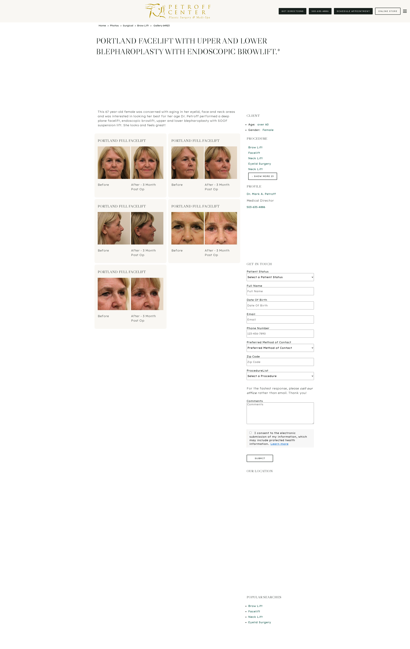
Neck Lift (255, 158)
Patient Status (258, 271)
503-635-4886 (320, 11)
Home (102, 25)
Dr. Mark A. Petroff (261, 194)
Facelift (254, 152)
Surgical (128, 25)
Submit (260, 458)
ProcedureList (257, 370)
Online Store (387, 11)
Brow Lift (143, 25)
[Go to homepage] (137, 11)
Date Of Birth (257, 299)
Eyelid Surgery (259, 163)
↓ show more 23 (263, 176)
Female (268, 130)
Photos (114, 25)
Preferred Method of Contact (269, 342)
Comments (255, 401)
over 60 (263, 124)
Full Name (254, 285)
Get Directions (292, 11)
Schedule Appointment (353, 11)
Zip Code (253, 356)
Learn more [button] (279, 443)
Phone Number (258, 328)
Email (251, 314)
